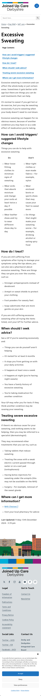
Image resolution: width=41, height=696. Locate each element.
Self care (21, 24)
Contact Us (25, 594)
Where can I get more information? (18, 78)
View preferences (20, 685)
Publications (7, 602)
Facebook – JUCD (9, 650)
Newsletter (25, 599)
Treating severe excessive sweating (18, 73)
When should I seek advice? (14, 68)
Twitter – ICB (7, 645)
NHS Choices (10, 507)
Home (3, 24)
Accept (20, 674)
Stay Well (12, 24)
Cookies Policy (15, 690)
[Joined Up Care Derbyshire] (15, 10)
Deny (20, 679)
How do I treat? (9, 63)
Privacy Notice (25, 690)
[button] (38, 654)
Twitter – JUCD (8, 640)
